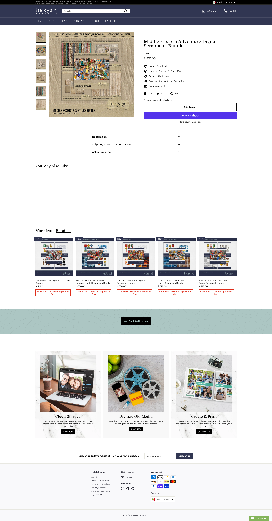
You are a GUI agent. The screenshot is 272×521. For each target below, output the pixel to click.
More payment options (190, 122)
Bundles (63, 231)
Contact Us (260, 518)
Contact (80, 21)
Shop (53, 21)
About (94, 477)
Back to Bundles (138, 321)
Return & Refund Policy (102, 484)
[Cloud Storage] (68, 383)
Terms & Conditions (100, 480)
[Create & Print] (204, 383)
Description (99, 136)
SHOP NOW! (86, 2)
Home (39, 21)
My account (96, 495)
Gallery (111, 21)
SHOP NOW (68, 432)
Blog (95, 21)
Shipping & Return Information (111, 144)
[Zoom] (91, 74)
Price (146, 53)
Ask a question (101, 152)
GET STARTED (204, 432)
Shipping (147, 100)
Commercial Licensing (101, 491)
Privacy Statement (99, 488)
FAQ (65, 21)
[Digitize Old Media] (136, 383)
